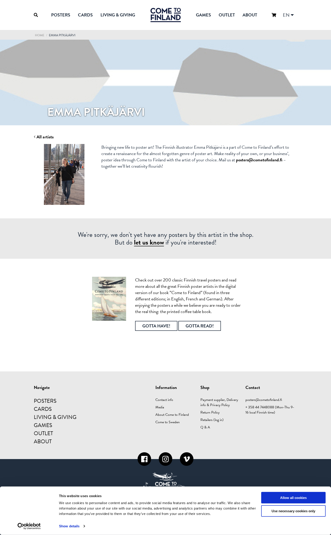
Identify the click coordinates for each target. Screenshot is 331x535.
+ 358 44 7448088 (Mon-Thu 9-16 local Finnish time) (269, 410)
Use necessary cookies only (293, 511)
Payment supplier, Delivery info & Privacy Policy (219, 402)
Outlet (227, 14)
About (250, 14)
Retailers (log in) (212, 420)
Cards (85, 14)
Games (203, 14)
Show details (69, 526)
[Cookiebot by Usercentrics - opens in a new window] (29, 526)
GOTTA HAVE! (156, 325)
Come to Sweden (167, 422)
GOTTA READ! (200, 325)
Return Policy (210, 412)
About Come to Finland (172, 414)
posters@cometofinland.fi (259, 159)
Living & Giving (117, 14)
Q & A (205, 427)
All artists (45, 136)
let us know (149, 242)
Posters (60, 14)
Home (39, 35)
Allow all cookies (293, 498)
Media (159, 407)
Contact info (164, 399)
